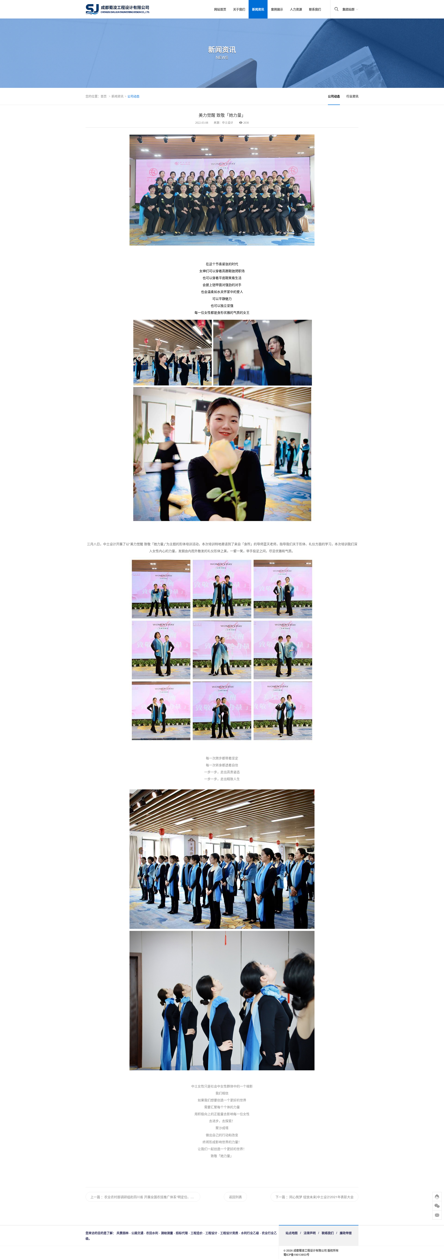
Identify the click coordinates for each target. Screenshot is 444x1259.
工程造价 (197, 1233)
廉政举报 (346, 1233)
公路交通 (137, 1233)
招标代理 (182, 1233)
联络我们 (328, 1233)
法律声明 (310, 1233)
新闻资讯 (258, 9)
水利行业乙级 (250, 1233)
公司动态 (133, 96)
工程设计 (211, 1233)
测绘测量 (167, 1233)
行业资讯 (352, 96)
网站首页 (220, 9)
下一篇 (280, 1196)
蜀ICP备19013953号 (296, 1255)
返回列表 (235, 1196)
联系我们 (315, 9)
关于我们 (239, 9)
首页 (104, 96)
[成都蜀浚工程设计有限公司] (125, 9)
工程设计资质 (229, 1233)
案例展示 (277, 9)
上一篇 (95, 1196)
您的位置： (93, 96)
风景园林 (123, 1233)
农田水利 (152, 1233)
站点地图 (292, 1233)
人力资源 (296, 9)
